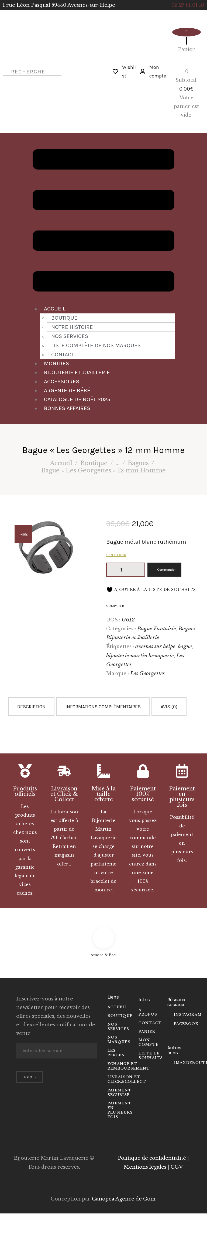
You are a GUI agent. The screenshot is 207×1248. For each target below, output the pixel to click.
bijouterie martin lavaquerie (140, 655)
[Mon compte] (142, 71)
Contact (62, 354)
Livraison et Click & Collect (64, 794)
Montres (56, 363)
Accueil (54, 308)
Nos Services (69, 336)
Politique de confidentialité (152, 1158)
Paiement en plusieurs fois (182, 796)
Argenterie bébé (67, 390)
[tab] (32, 706)
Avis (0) (169, 707)
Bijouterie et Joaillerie (77, 372)
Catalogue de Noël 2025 (77, 399)
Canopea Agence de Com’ (124, 1199)
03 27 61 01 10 (187, 5)
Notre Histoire (72, 327)
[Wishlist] (115, 71)
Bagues (138, 463)
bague (185, 646)
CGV (177, 1167)
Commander (166, 569)
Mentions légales (145, 1167)
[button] (104, 221)
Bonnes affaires (67, 408)
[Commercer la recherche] (4, 71)
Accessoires (61, 381)
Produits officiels (25, 791)
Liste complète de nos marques (96, 345)
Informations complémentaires (103, 707)
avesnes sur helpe (155, 646)
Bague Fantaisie (156, 628)
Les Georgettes (147, 673)
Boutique (64, 317)
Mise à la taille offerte (104, 794)
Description (31, 707)
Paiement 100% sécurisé (143, 794)
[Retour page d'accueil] (89, 72)
